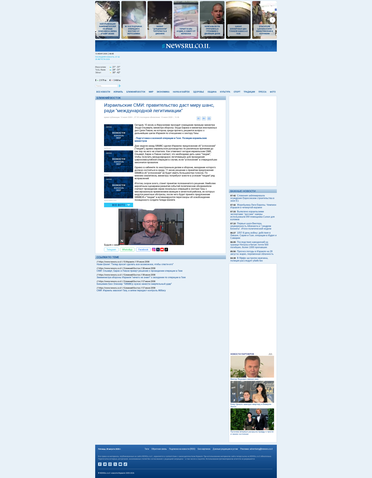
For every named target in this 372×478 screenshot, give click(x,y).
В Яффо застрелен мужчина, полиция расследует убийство (249, 259)
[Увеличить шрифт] (204, 118)
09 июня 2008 (142, 262)
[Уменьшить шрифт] (198, 118)
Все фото (118, 205)
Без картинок (204, 449)
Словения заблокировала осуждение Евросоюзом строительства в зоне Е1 (252, 198)
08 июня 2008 (148, 268)
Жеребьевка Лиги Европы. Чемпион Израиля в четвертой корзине (253, 206)
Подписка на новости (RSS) (182, 449)
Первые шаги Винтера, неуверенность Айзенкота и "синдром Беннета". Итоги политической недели (250, 226)
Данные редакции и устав (225, 449)
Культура (225, 92)
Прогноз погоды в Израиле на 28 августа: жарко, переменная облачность (251, 252)
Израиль (118, 92)
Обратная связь (159, 449)
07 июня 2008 (148, 281)
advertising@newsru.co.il (261, 449)
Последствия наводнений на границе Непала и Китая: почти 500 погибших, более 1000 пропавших (249, 245)
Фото (273, 92)
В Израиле (129, 262)
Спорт (237, 92)
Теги (147, 449)
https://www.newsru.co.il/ (110, 262)
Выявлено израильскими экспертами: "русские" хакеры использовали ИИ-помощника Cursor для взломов (252, 215)
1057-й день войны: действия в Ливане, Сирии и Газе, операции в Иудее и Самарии (253, 235)
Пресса (262, 92)
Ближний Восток (135, 92)
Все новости (103, 92)
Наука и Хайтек (181, 92)
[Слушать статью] (212, 118)
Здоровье (198, 92)
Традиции (249, 92)
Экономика (163, 92)
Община (212, 92)
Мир (151, 92)
